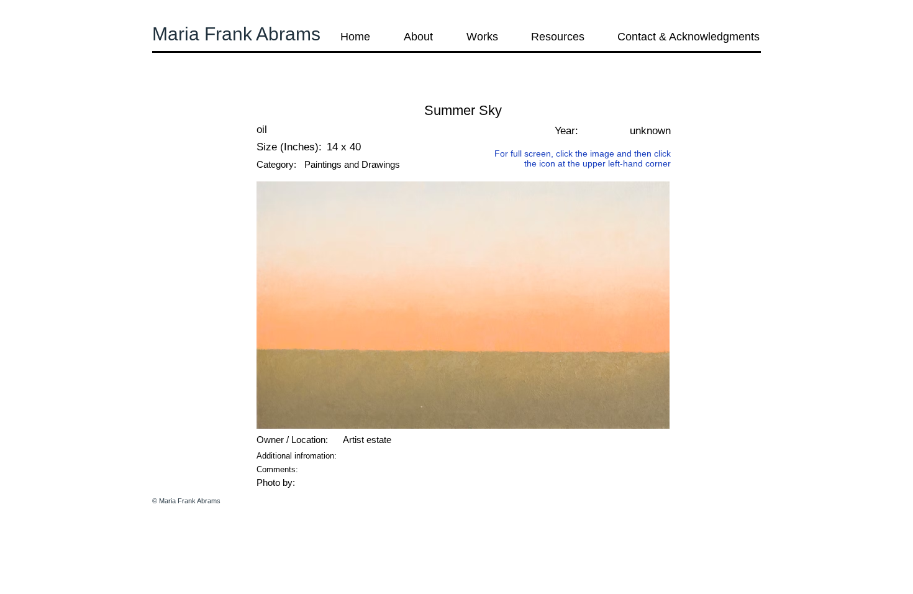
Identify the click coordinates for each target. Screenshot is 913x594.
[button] (186, 93)
